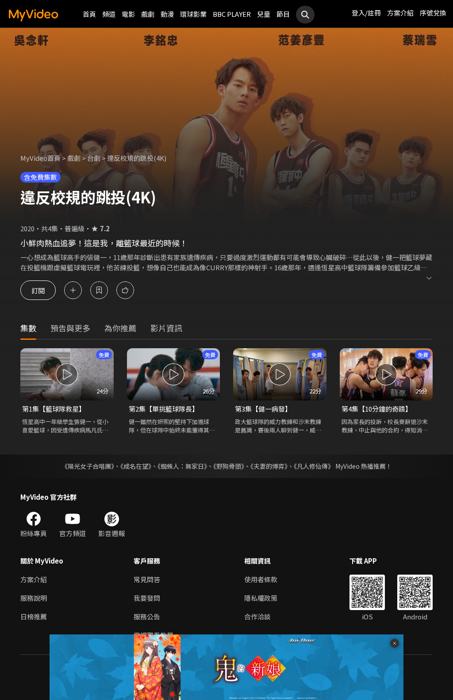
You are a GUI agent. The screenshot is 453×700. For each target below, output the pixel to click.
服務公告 (147, 616)
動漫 (167, 14)
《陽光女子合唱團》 (87, 466)
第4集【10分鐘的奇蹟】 (377, 408)
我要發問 (147, 598)
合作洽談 (257, 616)
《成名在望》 (135, 466)
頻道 (108, 14)
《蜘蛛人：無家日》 (182, 466)
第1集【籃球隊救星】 (53, 408)
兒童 (263, 14)
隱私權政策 (260, 598)
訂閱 (38, 290)
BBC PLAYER (232, 14)
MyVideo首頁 (40, 158)
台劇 (93, 158)
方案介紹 (400, 12)
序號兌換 (433, 12)
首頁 (89, 14)
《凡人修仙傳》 (314, 466)
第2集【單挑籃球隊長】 (164, 408)
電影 (128, 14)
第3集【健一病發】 (263, 408)
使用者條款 (260, 579)
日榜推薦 (33, 616)
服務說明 (33, 598)
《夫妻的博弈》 (269, 466)
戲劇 (147, 14)
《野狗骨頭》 (228, 466)
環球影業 (193, 14)
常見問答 (147, 579)
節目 (283, 14)
